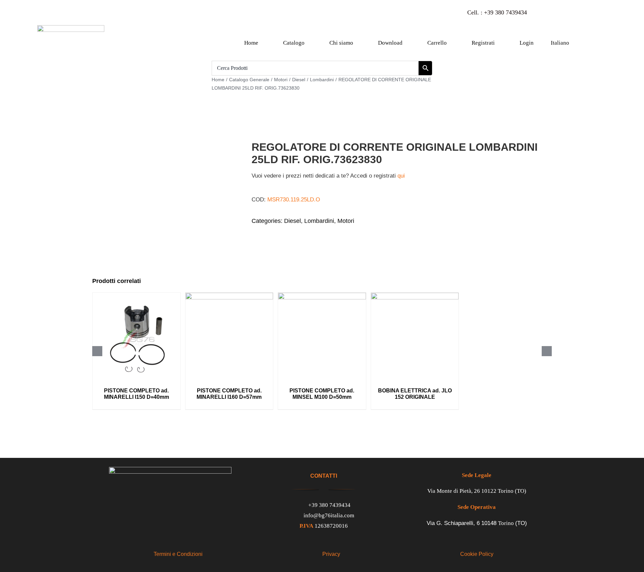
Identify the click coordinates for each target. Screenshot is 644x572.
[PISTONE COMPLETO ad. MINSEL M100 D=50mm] (322, 296)
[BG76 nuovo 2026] (70, 28)
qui (401, 176)
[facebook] (543, 12)
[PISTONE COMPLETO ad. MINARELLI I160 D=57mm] (229, 296)
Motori (345, 221)
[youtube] (556, 12)
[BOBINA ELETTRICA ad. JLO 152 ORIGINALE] (415, 296)
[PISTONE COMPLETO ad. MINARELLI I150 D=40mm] (136, 296)
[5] (162, 189)
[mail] (583, 12)
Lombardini (319, 221)
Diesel (292, 221)
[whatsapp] (570, 12)
